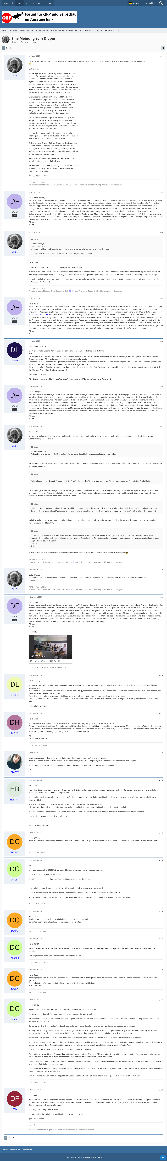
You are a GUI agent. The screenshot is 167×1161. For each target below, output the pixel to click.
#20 (161, 1090)
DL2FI (16, 42)
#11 (161, 713)
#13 (161, 780)
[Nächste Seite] (10, 48)
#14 (161, 833)
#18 (161, 969)
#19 (161, 1000)
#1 (161, 56)
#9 (161, 597)
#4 (161, 298)
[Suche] (161, 3)
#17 (161, 938)
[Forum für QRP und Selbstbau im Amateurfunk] (83, 17)
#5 (161, 341)
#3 (161, 232)
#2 (161, 192)
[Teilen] (163, 48)
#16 (161, 911)
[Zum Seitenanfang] (163, 1157)
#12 (161, 752)
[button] (136, 3)
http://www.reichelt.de (38, 314)
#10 (161, 675)
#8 (161, 569)
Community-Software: (83, 1157)
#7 (161, 426)
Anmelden (150, 3)
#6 (161, 386)
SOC (70, 185)
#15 (161, 860)
